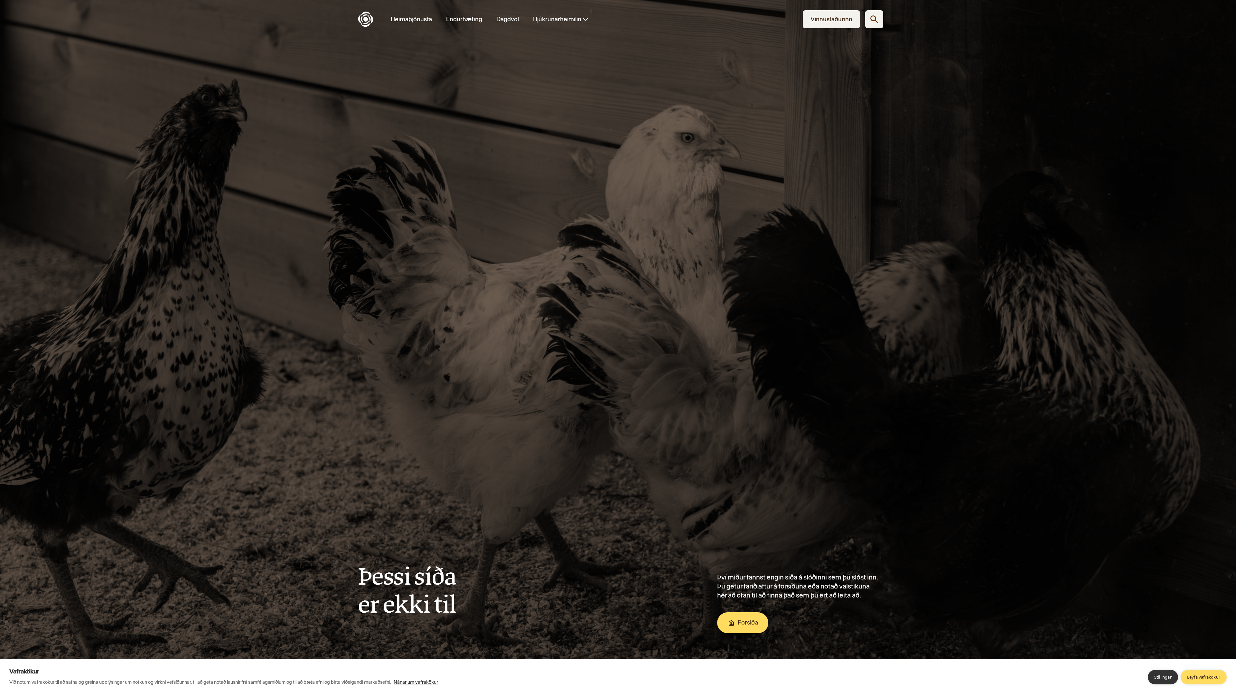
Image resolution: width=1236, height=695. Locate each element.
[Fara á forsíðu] (371, 19)
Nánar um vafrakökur (416, 682)
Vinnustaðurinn (831, 19)
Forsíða (748, 622)
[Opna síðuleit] (874, 19)
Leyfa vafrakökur (1203, 677)
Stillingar (1163, 677)
